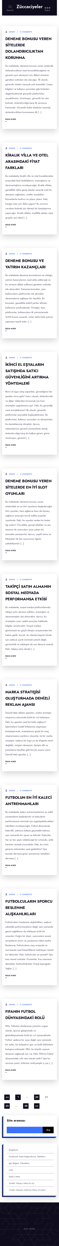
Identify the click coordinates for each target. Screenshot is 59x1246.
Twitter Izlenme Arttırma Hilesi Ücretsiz (27, 1189)
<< (7, 1097)
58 (25, 1106)
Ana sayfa (29, 1228)
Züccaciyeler (29, 6)
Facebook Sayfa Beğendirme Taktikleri (27, 1156)
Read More (10, 119)
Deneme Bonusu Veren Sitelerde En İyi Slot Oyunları (28, 487)
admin (12, 32)
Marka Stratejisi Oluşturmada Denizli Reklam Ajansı (27, 698)
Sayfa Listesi (14, 1176)
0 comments (26, 32)
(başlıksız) (13, 1149)
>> (36, 1106)
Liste (11, 1169)
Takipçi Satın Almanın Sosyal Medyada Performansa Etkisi (28, 593)
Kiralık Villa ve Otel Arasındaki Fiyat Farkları (26, 161)
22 (7, 1106)
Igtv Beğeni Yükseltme (19, 1163)
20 (36, 1097)
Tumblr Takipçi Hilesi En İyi (21, 1183)
